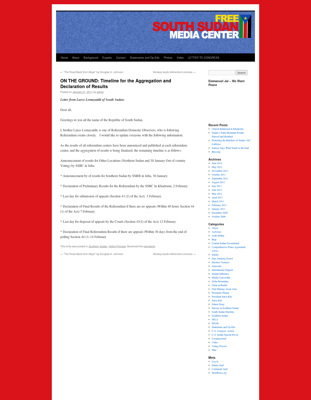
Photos (168, 57)
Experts (107, 57)
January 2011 (218, 208)
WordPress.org (219, 372)
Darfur (215, 254)
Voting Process (117, 246)
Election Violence (220, 262)
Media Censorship (221, 277)
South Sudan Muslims (223, 311)
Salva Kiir (217, 300)
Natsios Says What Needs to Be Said (230, 147)
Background (91, 57)
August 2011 (218, 182)
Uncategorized (219, 338)
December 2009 (220, 212)
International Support (222, 269)
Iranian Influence (220, 273)
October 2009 (219, 216)
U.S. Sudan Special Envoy (225, 334)
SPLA (215, 319)
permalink (149, 246)
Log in (215, 361)
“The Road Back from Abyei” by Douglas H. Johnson (91, 72)
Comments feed (219, 369)
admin (100, 92)
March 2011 (218, 201)
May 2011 (217, 193)
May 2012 (217, 167)
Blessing (216, 151)
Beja (214, 239)
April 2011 (217, 197)
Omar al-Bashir (219, 285)
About (75, 57)
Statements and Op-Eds (145, 57)
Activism (216, 231)
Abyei (215, 228)
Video (180, 57)
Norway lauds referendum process (174, 72)
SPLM (215, 323)
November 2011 (220, 170)
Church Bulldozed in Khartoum (227, 128)
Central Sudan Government (225, 243)
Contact (121, 57)
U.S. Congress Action (223, 330)
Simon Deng (218, 304)
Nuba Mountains (220, 281)
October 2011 (219, 174)
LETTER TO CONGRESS (203, 57)
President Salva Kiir (222, 296)
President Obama (220, 292)
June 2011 (217, 189)
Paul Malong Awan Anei (224, 289)
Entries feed (218, 365)
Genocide (216, 266)
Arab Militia (218, 235)
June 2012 (217, 163)
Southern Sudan (98, 246)
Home (64, 57)
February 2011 (219, 205)
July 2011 (217, 186)
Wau (214, 350)
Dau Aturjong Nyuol (222, 258)
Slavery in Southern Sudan (225, 308)
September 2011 (220, 178)
